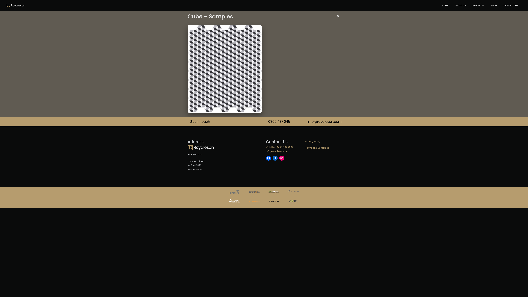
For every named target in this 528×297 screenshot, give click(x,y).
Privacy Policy (312, 141)
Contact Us (511, 5)
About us (460, 5)
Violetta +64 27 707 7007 (279, 147)
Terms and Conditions (317, 147)
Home (445, 5)
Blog (494, 5)
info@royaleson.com (323, 121)
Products (478, 5)
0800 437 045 (279, 121)
